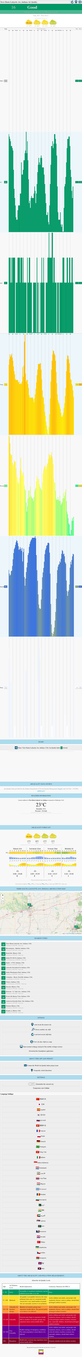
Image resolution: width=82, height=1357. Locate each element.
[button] (29, 905)
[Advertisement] (41, 766)
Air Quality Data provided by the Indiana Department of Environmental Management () (33, 789)
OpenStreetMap (70, 933)
